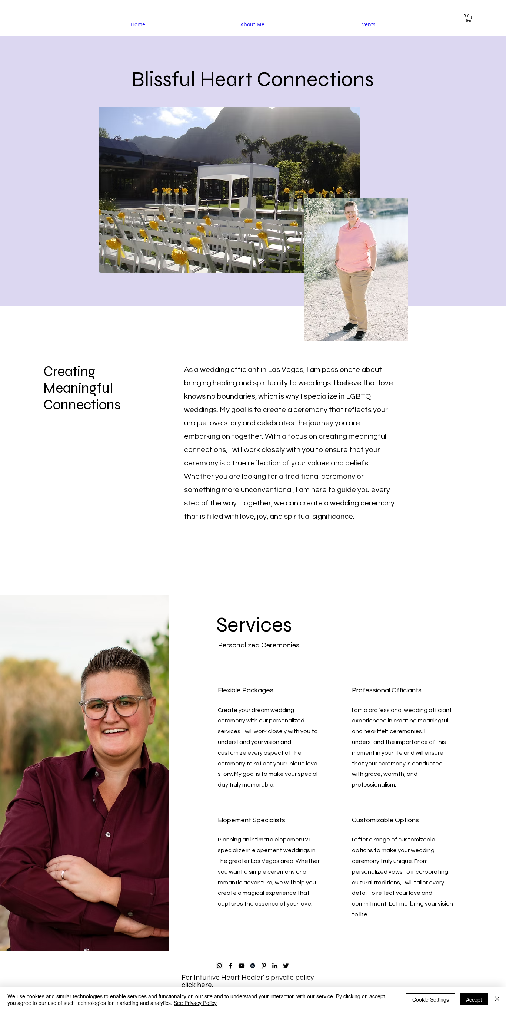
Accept (474, 999)
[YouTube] (241, 965)
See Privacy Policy (195, 1002)
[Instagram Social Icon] (219, 965)
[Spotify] (252, 965)
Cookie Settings (430, 999)
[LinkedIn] (275, 965)
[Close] (497, 999)
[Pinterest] (263, 965)
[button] (468, 18)
